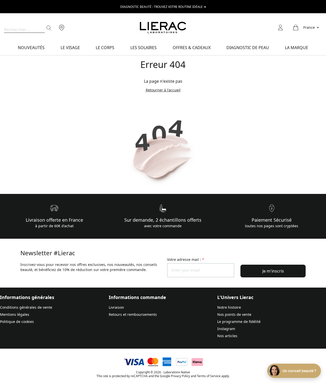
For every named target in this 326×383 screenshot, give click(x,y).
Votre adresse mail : (185, 259)
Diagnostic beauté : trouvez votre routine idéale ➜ (163, 7)
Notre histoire (229, 307)
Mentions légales (14, 314)
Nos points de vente (234, 314)
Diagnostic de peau (247, 47)
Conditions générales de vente (26, 307)
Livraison (116, 307)
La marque (296, 47)
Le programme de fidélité (239, 321)
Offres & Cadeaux (192, 47)
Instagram (226, 328)
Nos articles (227, 335)
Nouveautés (31, 47)
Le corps (105, 47)
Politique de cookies (17, 321)
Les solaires (143, 47)
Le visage (70, 47)
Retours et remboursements (133, 314)
